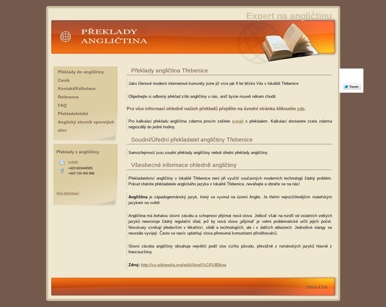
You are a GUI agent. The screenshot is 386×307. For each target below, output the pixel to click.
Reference (68, 96)
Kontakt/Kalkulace (77, 88)
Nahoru (312, 287)
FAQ (62, 105)
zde (301, 108)
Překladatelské (73, 113)
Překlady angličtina (75, 49)
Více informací (67, 193)
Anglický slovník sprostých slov (86, 126)
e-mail (238, 121)
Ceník (64, 80)
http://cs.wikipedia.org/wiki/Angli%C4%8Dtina (183, 265)
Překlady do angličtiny (81, 71)
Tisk (324, 287)
